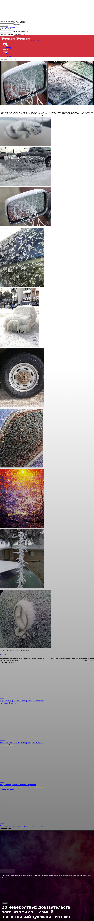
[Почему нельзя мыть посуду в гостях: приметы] (24, 807)
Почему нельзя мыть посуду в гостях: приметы (21, 826)
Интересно (2, 740)
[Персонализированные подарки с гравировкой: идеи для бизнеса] (24, 682)
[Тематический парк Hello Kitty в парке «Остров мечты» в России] (24, 724)
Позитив (5, 903)
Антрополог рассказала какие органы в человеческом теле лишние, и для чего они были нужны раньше (22, 787)
